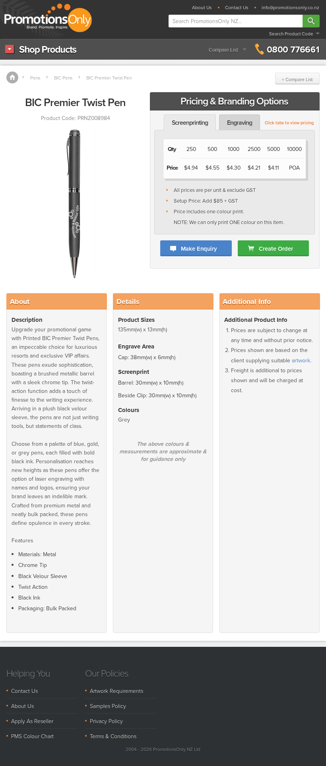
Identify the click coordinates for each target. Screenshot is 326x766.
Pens (35, 77)
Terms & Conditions (113, 736)
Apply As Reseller (32, 721)
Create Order (276, 248)
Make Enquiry (199, 248)
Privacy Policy (106, 721)
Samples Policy (108, 706)
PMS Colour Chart (32, 736)
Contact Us (236, 7)
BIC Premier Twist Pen (109, 77)
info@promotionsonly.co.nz (290, 7)
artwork (301, 360)
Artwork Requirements (116, 690)
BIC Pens (63, 77)
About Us (202, 7)
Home (12, 77)
